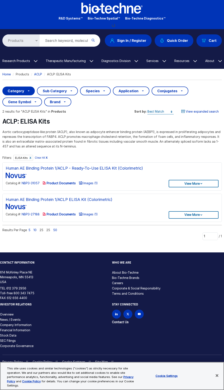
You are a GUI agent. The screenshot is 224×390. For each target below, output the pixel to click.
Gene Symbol (19, 102)
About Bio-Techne (125, 272)
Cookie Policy (42, 362)
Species (93, 91)
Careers (117, 283)
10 (35, 230)
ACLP (38, 74)
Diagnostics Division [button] (116, 61)
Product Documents (61, 183)
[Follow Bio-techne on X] (127, 314)
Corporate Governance (16, 346)
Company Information (16, 325)
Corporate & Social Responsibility (136, 288)
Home (6, 74)
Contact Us (120, 322)
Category (16, 91)
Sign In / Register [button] (131, 40)
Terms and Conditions (128, 293)
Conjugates (167, 91)
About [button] (210, 61)
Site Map (101, 362)
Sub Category (55, 91)
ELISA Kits (21, 158)
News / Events (10, 319)
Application (128, 91)
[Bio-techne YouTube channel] (139, 314)
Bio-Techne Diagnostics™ (145, 18)
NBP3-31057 (31, 183)
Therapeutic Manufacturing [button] (66, 61)
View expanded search (202, 111)
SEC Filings (8, 340)
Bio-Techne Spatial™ (104, 18)
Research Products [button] (16, 61)
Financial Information (15, 330)
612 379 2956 (16, 288)
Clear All (41, 158)
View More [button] (192, 183)
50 (55, 230)
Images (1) (90, 183)
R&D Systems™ (70, 18)
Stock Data (8, 335)
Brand (55, 102)
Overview (7, 314)
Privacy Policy (12, 362)
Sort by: (140, 111)
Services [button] (152, 61)
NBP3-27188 (31, 214)
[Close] (217, 375)
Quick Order (177, 40)
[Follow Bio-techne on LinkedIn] (116, 314)
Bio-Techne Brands (125, 278)
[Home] (111, 8)
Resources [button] (182, 61)
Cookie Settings (167, 376)
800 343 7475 (24, 293)
